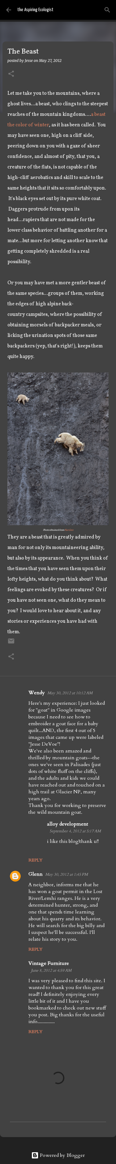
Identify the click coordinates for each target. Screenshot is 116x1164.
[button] (11, 74)
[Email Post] (11, 643)
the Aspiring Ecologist (35, 9)
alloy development (67, 824)
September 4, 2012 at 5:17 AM (75, 831)
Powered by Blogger (62, 1155)
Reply (35, 860)
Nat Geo (69, 529)
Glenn (35, 874)
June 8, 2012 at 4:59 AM (51, 970)
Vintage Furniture (48, 963)
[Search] (107, 9)
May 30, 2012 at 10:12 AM (69, 693)
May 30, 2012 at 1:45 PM (66, 874)
